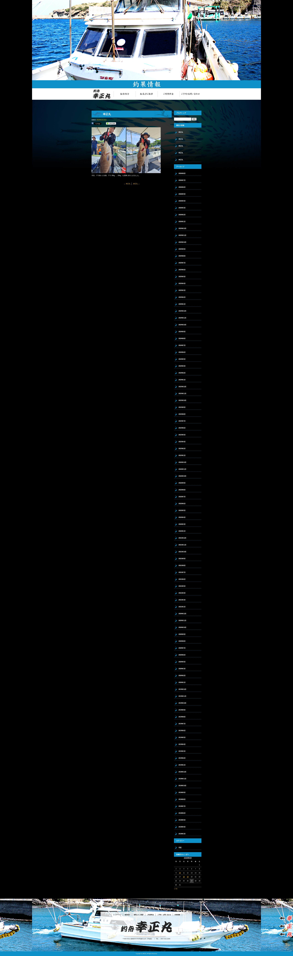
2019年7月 (182, 724)
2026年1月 (182, 221)
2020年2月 (182, 675)
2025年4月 (182, 283)
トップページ (103, 94)
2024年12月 (182, 311)
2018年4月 (182, 827)
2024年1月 (182, 380)
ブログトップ (181, 113)
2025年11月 (182, 235)
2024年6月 (182, 352)
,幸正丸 (136, 184)
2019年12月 (182, 689)
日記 (180, 847)
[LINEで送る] (111, 123)
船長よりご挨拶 (146, 94)
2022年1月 (182, 531)
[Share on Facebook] (92, 123)
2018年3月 (182, 834)
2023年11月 (182, 393)
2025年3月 (182, 290)
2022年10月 (182, 476)
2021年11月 (182, 545)
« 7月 (175, 889)
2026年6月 (182, 187)
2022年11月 (182, 469)
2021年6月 (182, 579)
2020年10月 (182, 627)
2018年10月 (182, 785)
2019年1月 (182, 765)
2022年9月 (182, 483)
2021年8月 (182, 565)
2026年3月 (182, 208)
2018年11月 (182, 779)
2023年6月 (182, 428)
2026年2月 (182, 215)
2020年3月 (182, 669)
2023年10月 (182, 400)
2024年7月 (182, 345)
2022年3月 (182, 524)
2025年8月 (182, 256)
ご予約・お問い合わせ (190, 94)
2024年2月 (182, 373)
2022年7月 (182, 497)
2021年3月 (182, 600)
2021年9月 (182, 558)
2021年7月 (182, 572)
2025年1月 (182, 304)
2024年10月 (182, 325)
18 (184, 877)
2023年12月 (182, 386)
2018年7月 (182, 806)
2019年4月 (182, 744)
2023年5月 (182, 435)
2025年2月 (182, 297)
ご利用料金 (168, 94)
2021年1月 (182, 607)
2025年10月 (182, 242)
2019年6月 (182, 730)
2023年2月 (182, 448)
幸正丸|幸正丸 (289, 1)
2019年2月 (182, 758)
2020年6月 (182, 655)
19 (188, 877)
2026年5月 (182, 194)
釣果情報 (177, 915)
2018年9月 (182, 792)
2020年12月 (182, 613)
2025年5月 (182, 276)
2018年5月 (182, 820)
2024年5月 (182, 359)
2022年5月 (182, 510)
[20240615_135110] (143, 172)
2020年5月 (182, 662)
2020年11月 (182, 620)
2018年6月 (182, 813)
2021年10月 (182, 552)
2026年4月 (182, 201)
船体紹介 (125, 94)
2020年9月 (182, 634)
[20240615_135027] (109, 172)
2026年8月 (182, 173)
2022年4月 (182, 517)
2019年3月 (182, 751)
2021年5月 (182, 586)
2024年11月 (182, 318)
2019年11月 (182, 696)
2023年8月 (182, 414)
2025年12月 (182, 228)
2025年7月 (182, 263)
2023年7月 (182, 421)
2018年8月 (182, 799)
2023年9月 (182, 407)
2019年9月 (182, 710)
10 (180, 873)
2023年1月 (182, 455)
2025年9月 (182, 249)
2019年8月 (182, 717)
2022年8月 (182, 490)
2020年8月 (182, 641)
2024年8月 (182, 338)
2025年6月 (182, 270)
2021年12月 (182, 538)
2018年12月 (182, 772)
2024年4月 (182, 366)
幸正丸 (127, 184)
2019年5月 (182, 737)
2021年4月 (182, 593)
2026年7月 (182, 180)
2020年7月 (182, 648)
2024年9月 (182, 331)
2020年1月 (182, 682)
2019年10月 (182, 703)
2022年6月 (182, 503)
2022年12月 (182, 462)
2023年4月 (182, 442)
